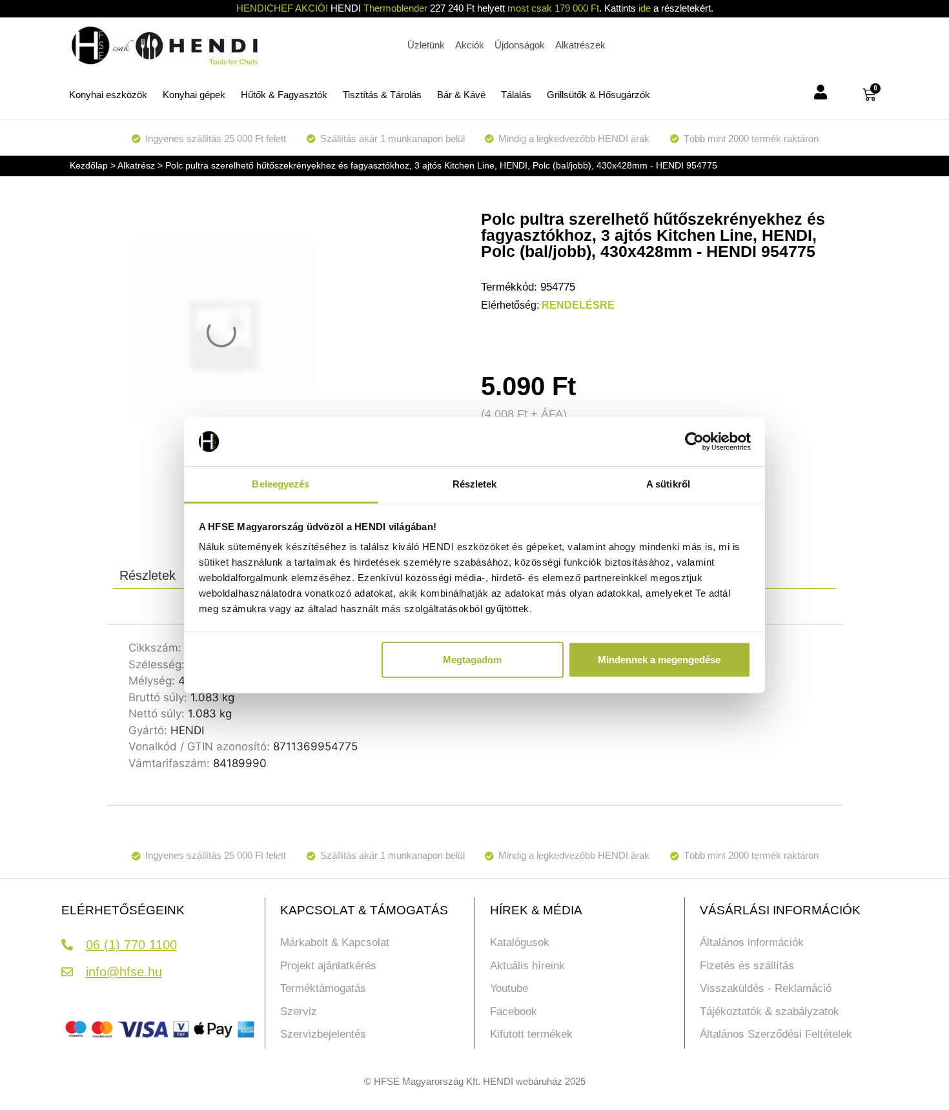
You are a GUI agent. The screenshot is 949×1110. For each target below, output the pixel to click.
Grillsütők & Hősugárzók (598, 94)
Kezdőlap (89, 165)
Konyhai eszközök (108, 94)
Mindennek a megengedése (659, 659)
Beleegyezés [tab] (280, 483)
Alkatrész (136, 165)
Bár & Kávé (461, 94)
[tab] (147, 575)
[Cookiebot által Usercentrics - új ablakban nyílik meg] (694, 441)
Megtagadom (472, 659)
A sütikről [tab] (668, 483)
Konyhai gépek (194, 94)
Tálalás (516, 94)
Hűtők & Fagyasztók (284, 94)
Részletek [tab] (475, 483)
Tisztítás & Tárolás (382, 94)
